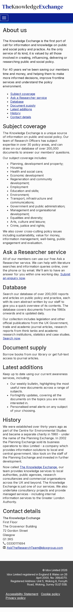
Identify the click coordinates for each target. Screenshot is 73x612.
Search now (11, 338)
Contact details (20, 117)
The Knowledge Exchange (38, 467)
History (15, 113)
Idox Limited (52, 570)
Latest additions (21, 109)
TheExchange (32, 6)
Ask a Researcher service (28, 98)
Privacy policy (16, 598)
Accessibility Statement (22, 594)
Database (17, 101)
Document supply (23, 105)
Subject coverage (22, 94)
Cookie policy (50, 594)
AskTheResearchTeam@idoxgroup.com (35, 548)
